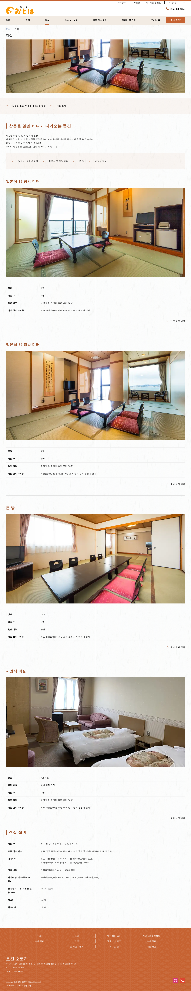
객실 (77, 941)
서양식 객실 (101, 161)
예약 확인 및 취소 (153, 3)
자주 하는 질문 (114, 936)
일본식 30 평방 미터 (58, 161)
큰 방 (81, 161)
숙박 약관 (151, 941)
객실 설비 (61, 106)
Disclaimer (10, 986)
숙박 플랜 (39, 941)
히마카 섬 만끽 (114, 941)
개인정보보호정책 (151, 936)
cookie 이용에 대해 (24, 986)
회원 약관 (151, 946)
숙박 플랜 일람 (177, 321)
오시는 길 (114, 946)
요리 (77, 936)
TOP (39, 936)
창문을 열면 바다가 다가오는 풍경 (29, 106)
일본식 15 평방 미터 (28, 161)
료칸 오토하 (17, 959)
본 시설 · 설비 (77, 946)
